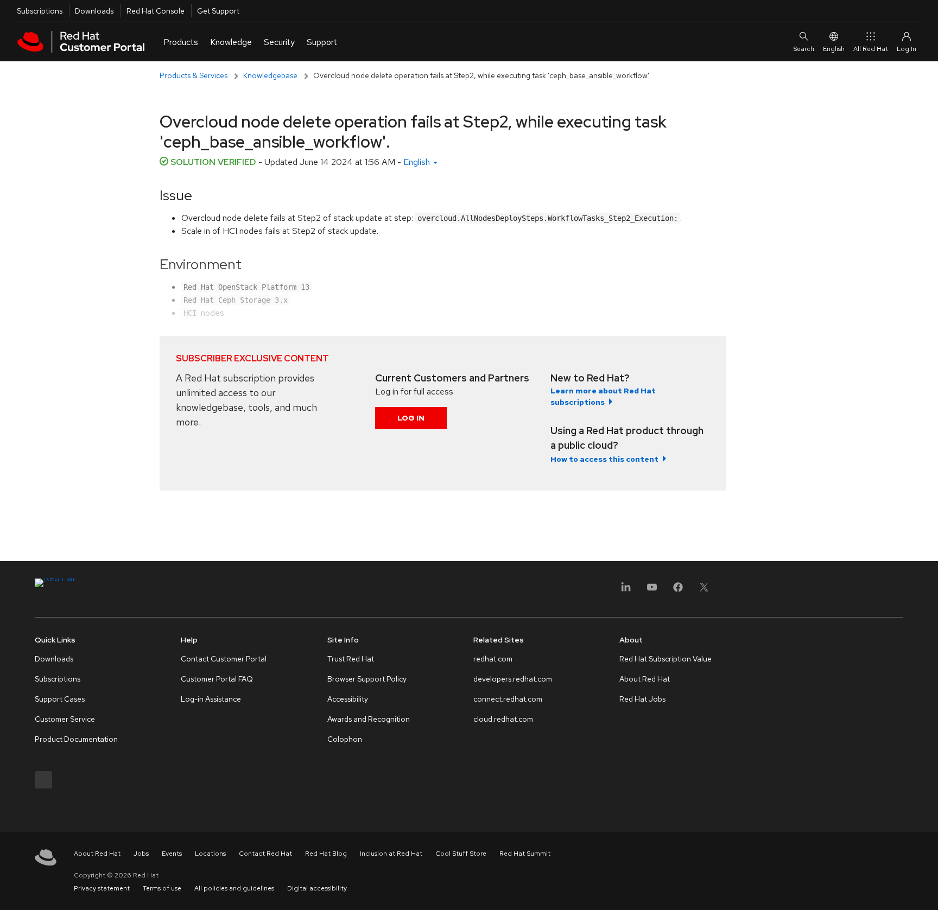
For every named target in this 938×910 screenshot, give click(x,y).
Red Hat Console (155, 11)
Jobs (141, 853)
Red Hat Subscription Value (665, 659)
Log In (410, 418)
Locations (210, 853)
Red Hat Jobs (642, 699)
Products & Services (193, 75)
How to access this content (604, 459)
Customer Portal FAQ (217, 679)
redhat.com (492, 659)
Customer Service (65, 719)
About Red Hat (644, 679)
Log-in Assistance (211, 699)
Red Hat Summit (524, 853)
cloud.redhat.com (503, 719)
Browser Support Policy (367, 679)
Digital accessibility (317, 888)
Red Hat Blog (326, 853)
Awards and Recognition (368, 719)
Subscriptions (39, 11)
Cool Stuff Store (460, 853)
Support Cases (60, 699)
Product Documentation (76, 739)
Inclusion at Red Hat (391, 853)
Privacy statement (102, 888)
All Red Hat (870, 48)
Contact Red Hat (265, 853)
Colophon (344, 739)
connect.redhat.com (507, 699)
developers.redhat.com (512, 679)
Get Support (218, 11)
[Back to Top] (926, 890)
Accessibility (347, 699)
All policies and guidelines (234, 888)
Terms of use (162, 888)
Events (172, 853)
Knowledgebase (270, 75)
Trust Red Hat (350, 659)
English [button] (417, 162)
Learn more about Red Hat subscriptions (603, 396)
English (834, 48)
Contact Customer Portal (224, 659)
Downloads (94, 11)
